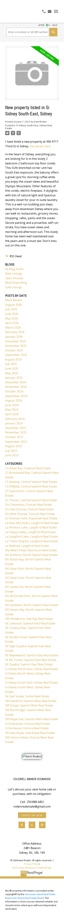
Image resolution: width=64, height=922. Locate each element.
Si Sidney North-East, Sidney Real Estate (31, 669)
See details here (40, 146)
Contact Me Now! (32, 815)
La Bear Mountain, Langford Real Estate (32, 523)
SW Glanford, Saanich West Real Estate (31, 701)
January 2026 (14, 337)
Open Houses (14, 278)
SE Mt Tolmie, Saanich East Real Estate (30, 660)
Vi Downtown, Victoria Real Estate (27, 724)
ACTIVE (41, 25)
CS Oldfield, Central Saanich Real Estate (31, 486)
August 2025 (13, 359)
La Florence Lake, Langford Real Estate (31, 527)
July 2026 (11, 309)
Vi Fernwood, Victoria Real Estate (27, 728)
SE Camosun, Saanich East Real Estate (30, 623)
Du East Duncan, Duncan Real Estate (29, 509)
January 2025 (14, 378)
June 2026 (11, 314)
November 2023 (15, 432)
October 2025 (14, 350)
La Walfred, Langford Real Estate (27, 546)
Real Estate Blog (16, 283)
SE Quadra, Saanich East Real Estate (29, 664)
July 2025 (11, 364)
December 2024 (15, 382)
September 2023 (16, 442)
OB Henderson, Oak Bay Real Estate (29, 619)
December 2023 (15, 428)
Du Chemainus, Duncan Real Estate (28, 505)
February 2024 (14, 419)
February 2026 (14, 332)
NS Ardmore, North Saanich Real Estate (31, 555)
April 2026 (11, 323)
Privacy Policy (31, 863)
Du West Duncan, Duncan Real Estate (30, 514)
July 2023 (11, 451)
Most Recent (13, 300)
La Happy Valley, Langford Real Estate (30, 532)
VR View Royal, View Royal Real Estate (30, 733)
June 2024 (11, 405)
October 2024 (14, 391)
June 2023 (11, 455)
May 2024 (11, 410)
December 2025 (15, 341)
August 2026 (13, 305)
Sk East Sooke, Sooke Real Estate (27, 696)
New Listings (13, 273)
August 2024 (13, 400)
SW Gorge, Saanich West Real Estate (29, 705)
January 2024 (14, 423)
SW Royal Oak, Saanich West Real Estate (31, 719)
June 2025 (11, 369)
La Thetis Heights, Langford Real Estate (31, 541)
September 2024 (16, 396)
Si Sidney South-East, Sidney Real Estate (28, 127)
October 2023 (14, 437)
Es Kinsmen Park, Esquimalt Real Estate (31, 518)
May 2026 (11, 318)
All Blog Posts (14, 269)
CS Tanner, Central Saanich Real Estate (31, 500)
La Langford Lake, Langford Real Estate (31, 536)
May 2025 (11, 373)
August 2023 (13, 446)
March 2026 (13, 328)
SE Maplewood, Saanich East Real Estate (31, 655)
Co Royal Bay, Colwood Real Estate (28, 468)
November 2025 (15, 346)
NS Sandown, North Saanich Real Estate (31, 605)
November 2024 (15, 387)
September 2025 (16, 355)
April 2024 (11, 414)
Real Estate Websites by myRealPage (31, 867)
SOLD (54, 25)
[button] (32, 815)
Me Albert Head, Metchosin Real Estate (31, 550)
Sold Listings (13, 287)
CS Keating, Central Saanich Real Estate (31, 482)
